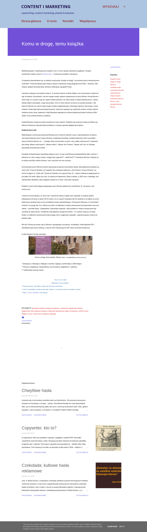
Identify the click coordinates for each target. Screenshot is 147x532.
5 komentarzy (40, 495)
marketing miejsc (115, 87)
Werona (112, 107)
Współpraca (88, 21)
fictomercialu (47, 74)
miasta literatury (115, 93)
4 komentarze (40, 415)
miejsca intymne (115, 96)
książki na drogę (115, 82)
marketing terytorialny (117, 90)
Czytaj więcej (82, 415)
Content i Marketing (33, 292)
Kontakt (68, 21)
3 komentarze (40, 452)
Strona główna (31, 21)
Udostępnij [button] (115, 67)
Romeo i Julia (114, 101)
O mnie (52, 21)
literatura (113, 84)
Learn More (112, 526)
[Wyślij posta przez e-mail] (23, 318)
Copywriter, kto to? (39, 428)
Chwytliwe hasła (37, 390)
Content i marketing (45, 6)
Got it (121, 526)
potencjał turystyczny (117, 98)
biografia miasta (115, 79)
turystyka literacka (116, 104)
